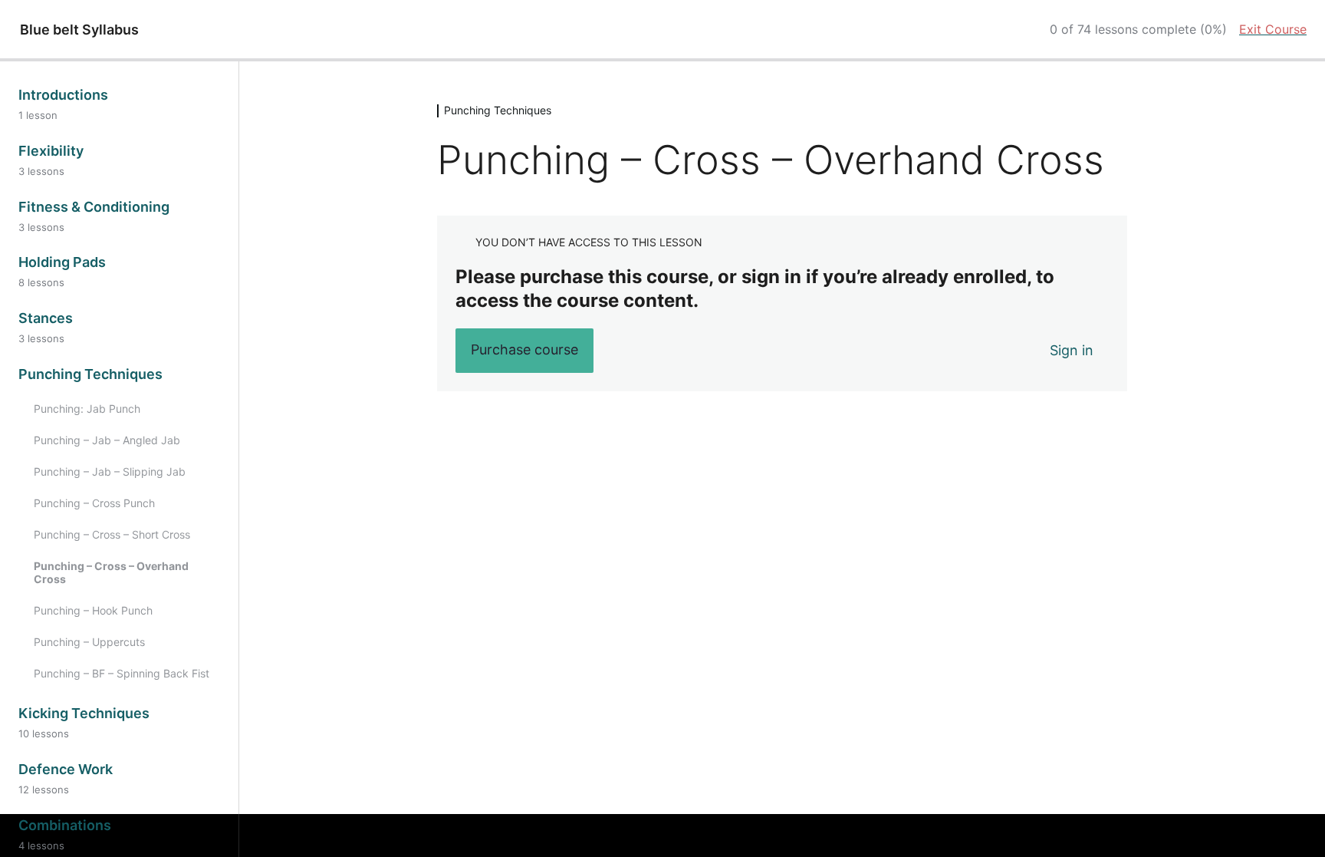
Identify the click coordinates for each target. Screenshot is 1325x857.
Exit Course (1273, 29)
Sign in (1071, 350)
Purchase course (524, 349)
